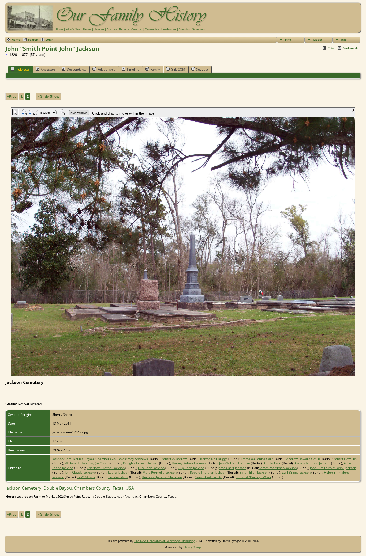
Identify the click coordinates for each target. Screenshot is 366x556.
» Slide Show (48, 96)
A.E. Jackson (272, 463)
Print (331, 48)
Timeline (132, 69)
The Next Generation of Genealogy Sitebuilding (164, 541)
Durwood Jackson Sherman (162, 477)
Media (317, 39)
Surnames (198, 29)
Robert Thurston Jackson (208, 472)
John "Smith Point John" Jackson (333, 468)
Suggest (202, 69)
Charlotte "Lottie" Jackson (106, 468)
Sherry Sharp (192, 547)
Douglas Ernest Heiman (140, 463)
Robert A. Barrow (174, 458)
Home (59, 29)
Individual (23, 69)
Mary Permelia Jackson (160, 472)
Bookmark (350, 48)
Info (344, 39)
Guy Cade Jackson (151, 468)
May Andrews (138, 458)
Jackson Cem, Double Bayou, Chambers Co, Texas (89, 458)
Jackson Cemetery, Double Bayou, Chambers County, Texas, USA (69, 488)
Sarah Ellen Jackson (254, 472)
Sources (112, 29)
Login (49, 39)
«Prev (11, 96)
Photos (87, 29)
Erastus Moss (118, 477)
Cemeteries (152, 29)
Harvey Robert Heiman (189, 463)
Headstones (168, 29)
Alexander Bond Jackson (312, 463)
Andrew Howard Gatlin (303, 458)
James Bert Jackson (232, 468)
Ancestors (48, 69)
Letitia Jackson (118, 472)
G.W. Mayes (86, 477)
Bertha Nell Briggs (213, 458)
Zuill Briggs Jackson (296, 472)
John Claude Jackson (80, 472)
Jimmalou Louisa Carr (257, 458)
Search (33, 39)
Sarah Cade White (208, 477)
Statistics (184, 29)
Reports (124, 29)
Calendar (137, 29)
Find (288, 39)
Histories (99, 29)
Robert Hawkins (345, 458)
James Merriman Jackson (278, 468)
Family (155, 69)
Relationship (106, 69)
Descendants (76, 69)
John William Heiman (234, 463)
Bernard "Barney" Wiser (253, 477)
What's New (73, 29)
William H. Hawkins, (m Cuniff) (87, 463)
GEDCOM (178, 69)
